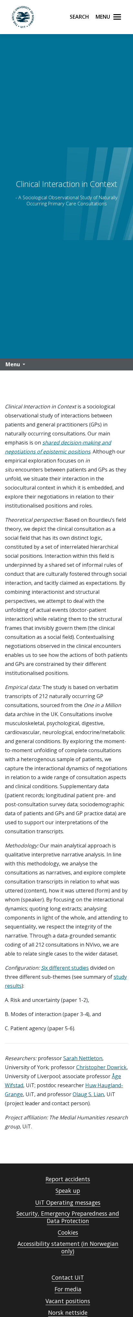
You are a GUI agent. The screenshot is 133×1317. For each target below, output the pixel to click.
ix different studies (66, 967)
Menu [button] (12, 364)
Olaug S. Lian (88, 1094)
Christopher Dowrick (101, 1067)
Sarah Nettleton (82, 1058)
